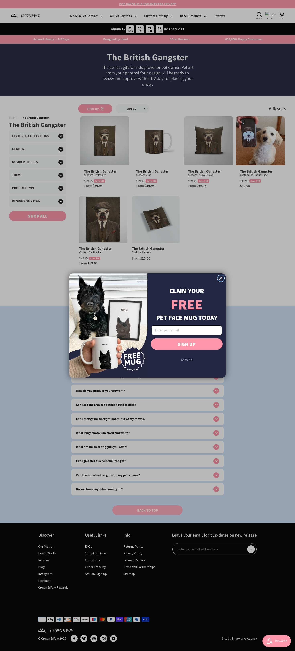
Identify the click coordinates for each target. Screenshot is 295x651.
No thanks (186, 360)
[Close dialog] (221, 278)
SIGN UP (187, 344)
